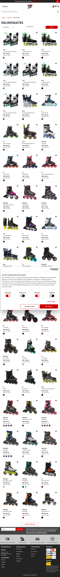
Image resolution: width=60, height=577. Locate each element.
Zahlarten (18, 553)
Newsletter (18, 561)
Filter (51, 27)
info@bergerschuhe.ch (7, 553)
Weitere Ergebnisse (30, 524)
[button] (58, 6)
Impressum (25, 575)
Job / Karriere (34, 551)
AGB (30, 575)
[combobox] (30, 11)
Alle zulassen (48, 306)
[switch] (22, 296)
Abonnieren (20, 529)
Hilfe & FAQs (18, 549)
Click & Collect (19, 558)
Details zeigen (51, 301)
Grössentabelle (19, 551)
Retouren (18, 556)
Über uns (33, 553)
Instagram (3, 562)
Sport (3, 17)
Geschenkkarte (36, 1)
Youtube (3, 564)
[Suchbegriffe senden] (58, 11)
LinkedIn (3, 567)
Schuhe (9, 17)
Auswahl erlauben (30, 306)
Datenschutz (34, 575)
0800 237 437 (5, 552)
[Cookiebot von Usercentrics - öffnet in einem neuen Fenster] (51, 269)
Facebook (3, 559)
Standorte (4, 555)
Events (32, 556)
